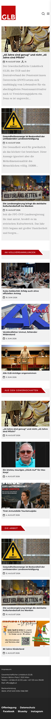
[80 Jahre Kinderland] (25, 633)
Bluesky (22, 711)
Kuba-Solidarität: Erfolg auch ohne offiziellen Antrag (21, 292)
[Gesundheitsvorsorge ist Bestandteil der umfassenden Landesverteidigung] (25, 110)
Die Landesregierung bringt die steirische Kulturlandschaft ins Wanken (24, 204)
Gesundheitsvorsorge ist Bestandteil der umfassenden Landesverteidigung (24, 137)
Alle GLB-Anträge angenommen (19, 373)
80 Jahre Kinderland (13, 649)
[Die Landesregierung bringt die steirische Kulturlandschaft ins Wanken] (25, 177)
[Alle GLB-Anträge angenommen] (25, 358)
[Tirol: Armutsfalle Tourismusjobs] (25, 495)
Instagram (37, 711)
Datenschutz (27, 707)
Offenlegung (8, 707)
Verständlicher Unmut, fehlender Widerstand (20, 333)
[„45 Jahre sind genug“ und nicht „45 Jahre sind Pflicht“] (25, 39)
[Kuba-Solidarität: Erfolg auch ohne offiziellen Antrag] (25, 275)
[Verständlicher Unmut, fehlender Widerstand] (25, 316)
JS (25, 62)
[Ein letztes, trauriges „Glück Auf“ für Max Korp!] (25, 454)
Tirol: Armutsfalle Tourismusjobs (19, 511)
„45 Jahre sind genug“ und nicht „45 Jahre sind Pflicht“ (25, 56)
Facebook (8, 711)
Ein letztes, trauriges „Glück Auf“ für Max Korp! (24, 471)
